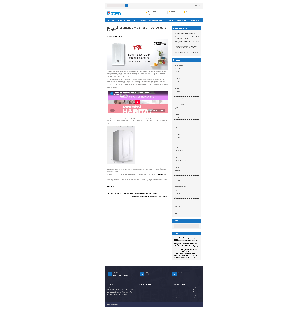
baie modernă (181, 240)
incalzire (177, 253)
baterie (186, 240)
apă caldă (177, 68)
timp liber (177, 210)
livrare (176, 147)
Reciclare (195, 255)
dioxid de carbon (193, 245)
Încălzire (123, 184)
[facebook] (192, 5)
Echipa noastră (132, 20)
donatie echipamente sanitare (185, 247)
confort (115, 184)
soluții (176, 190)
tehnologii (177, 206)
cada (176, 241)
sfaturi (182, 257)
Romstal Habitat (111, 186)
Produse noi (121, 20)
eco (176, 101)
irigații (176, 140)
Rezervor (177, 170)
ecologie (183, 249)
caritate (179, 243)
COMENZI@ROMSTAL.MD (192, 13)
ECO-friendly (176, 250)
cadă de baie (186, 241)
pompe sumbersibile (180, 160)
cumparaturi (178, 91)
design (188, 245)
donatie (176, 247)
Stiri (176, 200)
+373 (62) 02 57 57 (175, 13)
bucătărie (177, 75)
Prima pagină (144, 287)
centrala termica (149, 184)
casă (182, 243)
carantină (177, 78)
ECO (196, 247)
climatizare (178, 85)
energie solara (177, 251)
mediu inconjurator (186, 253)
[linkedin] (195, 5)
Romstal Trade (114, 304)
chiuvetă (177, 81)
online (176, 157)
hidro (176, 121)
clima (194, 243)
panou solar (178, 255)
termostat (192, 257)
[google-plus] (199, 5)
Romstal (178, 257)
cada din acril (180, 241)
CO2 (196, 243)
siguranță (177, 183)
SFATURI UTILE (195, 20)
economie (192, 249)
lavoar (176, 144)
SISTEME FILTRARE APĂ (182, 20)
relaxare (175, 257)
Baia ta (171, 20)
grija (176, 111)
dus (193, 247)
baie (176, 239)
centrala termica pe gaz (159, 184)
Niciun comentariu (117, 36)
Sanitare (177, 173)
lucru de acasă (179, 150)
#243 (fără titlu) (160, 287)
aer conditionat (179, 238)
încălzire (177, 127)
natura (193, 253)
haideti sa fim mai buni (188, 251)
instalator (177, 137)
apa (194, 238)
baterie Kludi (191, 240)
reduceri (177, 167)
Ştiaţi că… (111, 20)
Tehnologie (178, 203)
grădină (177, 108)
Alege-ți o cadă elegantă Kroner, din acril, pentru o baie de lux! (150, 196)
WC (176, 213)
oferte (176, 154)
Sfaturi (177, 177)
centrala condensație (140, 184)
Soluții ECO (143, 20)
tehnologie (186, 257)
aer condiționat (179, 65)
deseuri (183, 245)
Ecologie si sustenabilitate (157, 20)
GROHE (177, 114)
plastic (183, 255)
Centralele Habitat (159, 174)
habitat (118, 184)
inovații (177, 131)
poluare (188, 255)
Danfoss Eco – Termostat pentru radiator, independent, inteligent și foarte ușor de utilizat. (132, 193)
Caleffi (190, 241)
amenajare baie (189, 238)
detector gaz (178, 94)
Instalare (177, 134)
